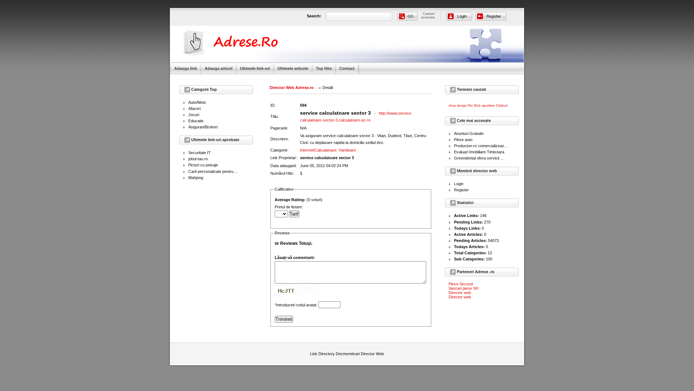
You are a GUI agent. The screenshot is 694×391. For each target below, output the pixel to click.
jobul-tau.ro (198, 159)
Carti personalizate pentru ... (213, 171)
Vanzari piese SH (464, 288)
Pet (470, 105)
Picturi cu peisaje (203, 165)
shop (452, 105)
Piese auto (463, 139)
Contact (347, 68)
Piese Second (461, 284)
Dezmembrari (348, 354)
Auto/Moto (197, 102)
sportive (488, 105)
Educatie (196, 121)
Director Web (372, 354)
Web (477, 105)
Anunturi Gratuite (469, 133)
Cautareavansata (428, 15)
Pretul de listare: (290, 207)
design (462, 105)
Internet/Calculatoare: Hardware (328, 150)
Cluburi (501, 105)
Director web (460, 292)
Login (458, 184)
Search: (314, 16)
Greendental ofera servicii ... (479, 158)
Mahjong (195, 177)
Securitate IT (199, 152)
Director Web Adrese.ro (292, 87)
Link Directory (322, 354)
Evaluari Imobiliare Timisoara (479, 152)
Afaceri (194, 108)
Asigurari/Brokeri (203, 127)
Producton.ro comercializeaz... (480, 146)
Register (461, 190)
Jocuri (193, 114)
